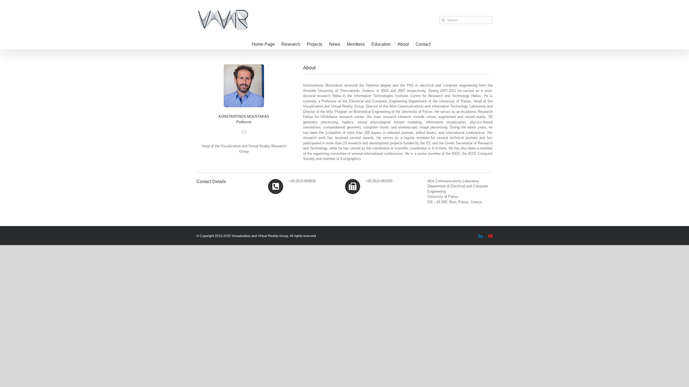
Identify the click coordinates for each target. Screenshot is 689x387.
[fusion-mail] (244, 132)
